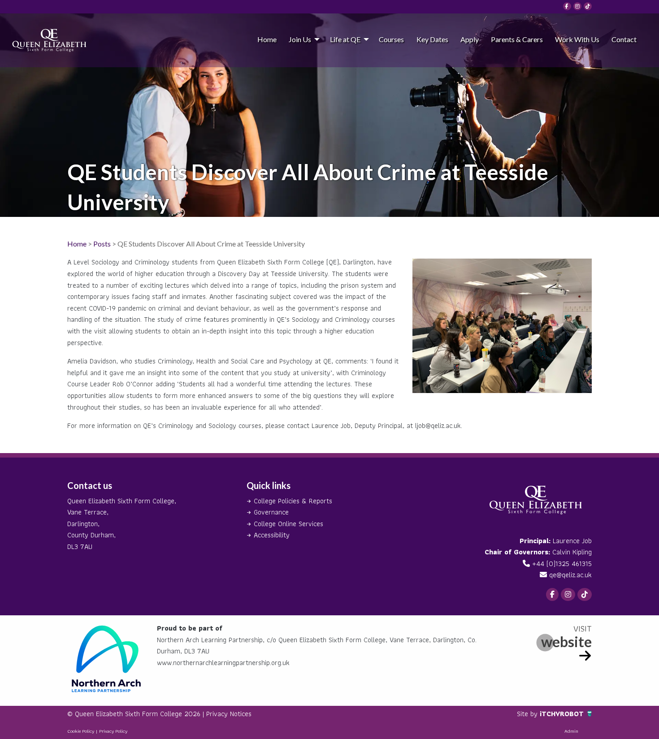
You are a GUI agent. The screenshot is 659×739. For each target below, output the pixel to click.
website (566, 641)
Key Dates (432, 39)
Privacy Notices (228, 713)
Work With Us (577, 39)
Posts (102, 243)
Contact (624, 39)
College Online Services (288, 523)
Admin (571, 731)
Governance (271, 512)
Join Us (300, 39)
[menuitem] (267, 39)
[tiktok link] (588, 6)
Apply (469, 39)
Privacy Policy (113, 731)
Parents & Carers (517, 39)
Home (267, 39)
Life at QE (345, 39)
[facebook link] (567, 6)
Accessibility (272, 534)
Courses (391, 39)
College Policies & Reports (293, 500)
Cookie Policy (80, 731)
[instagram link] (577, 6)
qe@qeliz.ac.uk (570, 574)
